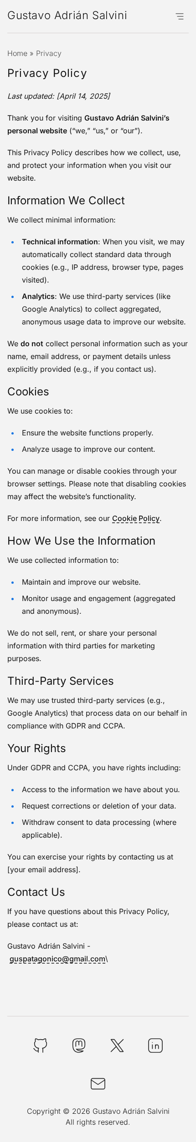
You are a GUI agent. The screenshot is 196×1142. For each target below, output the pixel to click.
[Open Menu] (179, 16)
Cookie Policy (136, 518)
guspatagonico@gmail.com (57, 958)
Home (17, 53)
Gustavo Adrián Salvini (67, 15)
